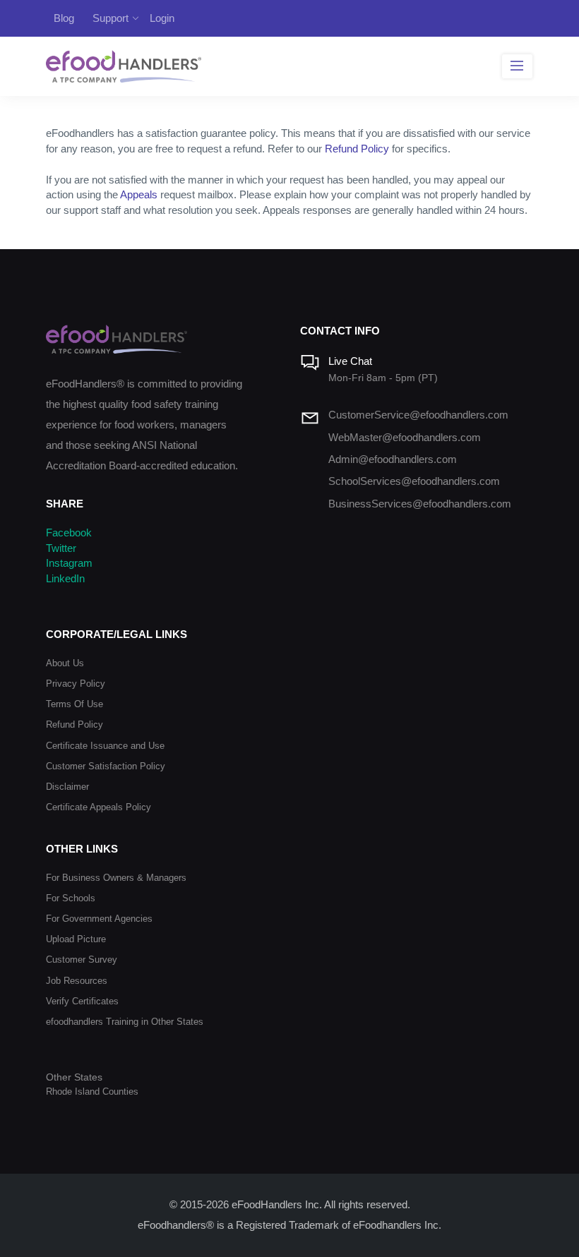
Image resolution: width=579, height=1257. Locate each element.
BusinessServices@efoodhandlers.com (419, 504)
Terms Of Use (74, 704)
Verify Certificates (82, 1001)
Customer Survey (81, 959)
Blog (64, 18)
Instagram (69, 563)
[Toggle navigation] (517, 67)
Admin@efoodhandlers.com (392, 459)
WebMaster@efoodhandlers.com (404, 437)
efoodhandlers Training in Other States (124, 1021)
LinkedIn (65, 578)
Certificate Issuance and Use (105, 745)
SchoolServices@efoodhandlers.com (414, 481)
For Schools (70, 898)
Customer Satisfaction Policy (105, 766)
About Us (65, 663)
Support (110, 18)
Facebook (69, 533)
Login (162, 18)
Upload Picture (76, 939)
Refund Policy (357, 149)
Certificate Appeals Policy (98, 807)
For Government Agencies (99, 918)
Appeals (138, 194)
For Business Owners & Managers (116, 877)
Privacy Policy (75, 683)
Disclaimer (67, 786)
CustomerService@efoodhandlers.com (418, 415)
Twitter (61, 548)
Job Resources (76, 980)
